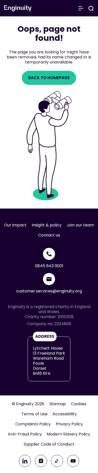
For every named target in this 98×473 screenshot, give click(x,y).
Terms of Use (34, 414)
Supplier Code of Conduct (49, 444)
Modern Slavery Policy (68, 434)
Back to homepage (49, 78)
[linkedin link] (25, 461)
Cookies (78, 404)
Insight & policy (47, 225)
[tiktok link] (57, 461)
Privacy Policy (69, 424)
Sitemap (57, 404)
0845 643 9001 (49, 266)
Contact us (49, 235)
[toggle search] (91, 8)
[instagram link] (41, 461)
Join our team (80, 225)
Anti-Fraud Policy (25, 434)
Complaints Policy (33, 424)
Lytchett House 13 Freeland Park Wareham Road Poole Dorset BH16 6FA (49, 360)
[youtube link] (73, 461)
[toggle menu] (81, 8)
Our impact (15, 225)
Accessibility (65, 414)
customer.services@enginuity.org (49, 291)
